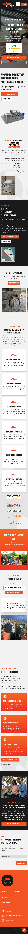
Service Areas (18, 895)
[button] (18, 4)
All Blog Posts (21, 863)
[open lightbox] (8, 254)
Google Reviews (5, 902)
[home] (7, 4)
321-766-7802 (6, 99)
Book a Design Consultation (14, 58)
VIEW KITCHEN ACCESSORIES (9, 94)
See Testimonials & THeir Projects (14, 588)
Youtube (3, 900)
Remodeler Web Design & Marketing (14, 928)
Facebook (4, 895)
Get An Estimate (5, 905)
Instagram (4, 897)
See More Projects (14, 283)
